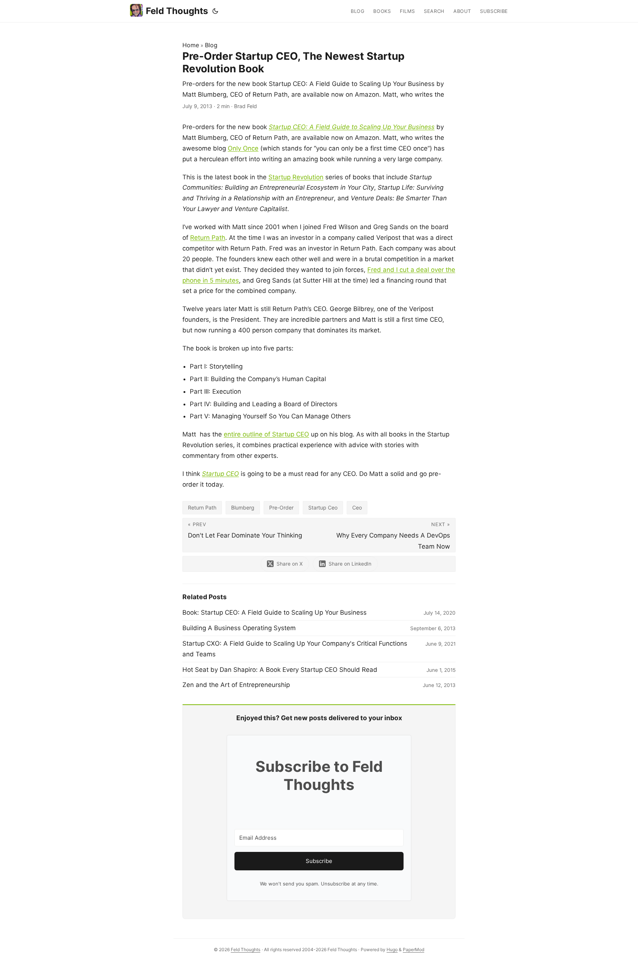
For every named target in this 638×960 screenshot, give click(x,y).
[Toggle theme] (215, 11)
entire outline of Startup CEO (266, 434)
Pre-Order (281, 507)
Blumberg (242, 507)
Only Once (243, 148)
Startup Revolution (295, 177)
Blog (211, 45)
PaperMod (413, 949)
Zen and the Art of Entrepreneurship (236, 684)
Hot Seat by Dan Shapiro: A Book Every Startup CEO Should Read (279, 669)
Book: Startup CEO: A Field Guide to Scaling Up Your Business (274, 612)
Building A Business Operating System (239, 628)
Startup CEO (220, 473)
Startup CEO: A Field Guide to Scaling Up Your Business (352, 127)
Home (190, 45)
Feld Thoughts (177, 11)
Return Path (207, 237)
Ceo (357, 507)
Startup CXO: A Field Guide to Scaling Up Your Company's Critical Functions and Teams (294, 649)
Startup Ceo (322, 507)
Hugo (392, 949)
